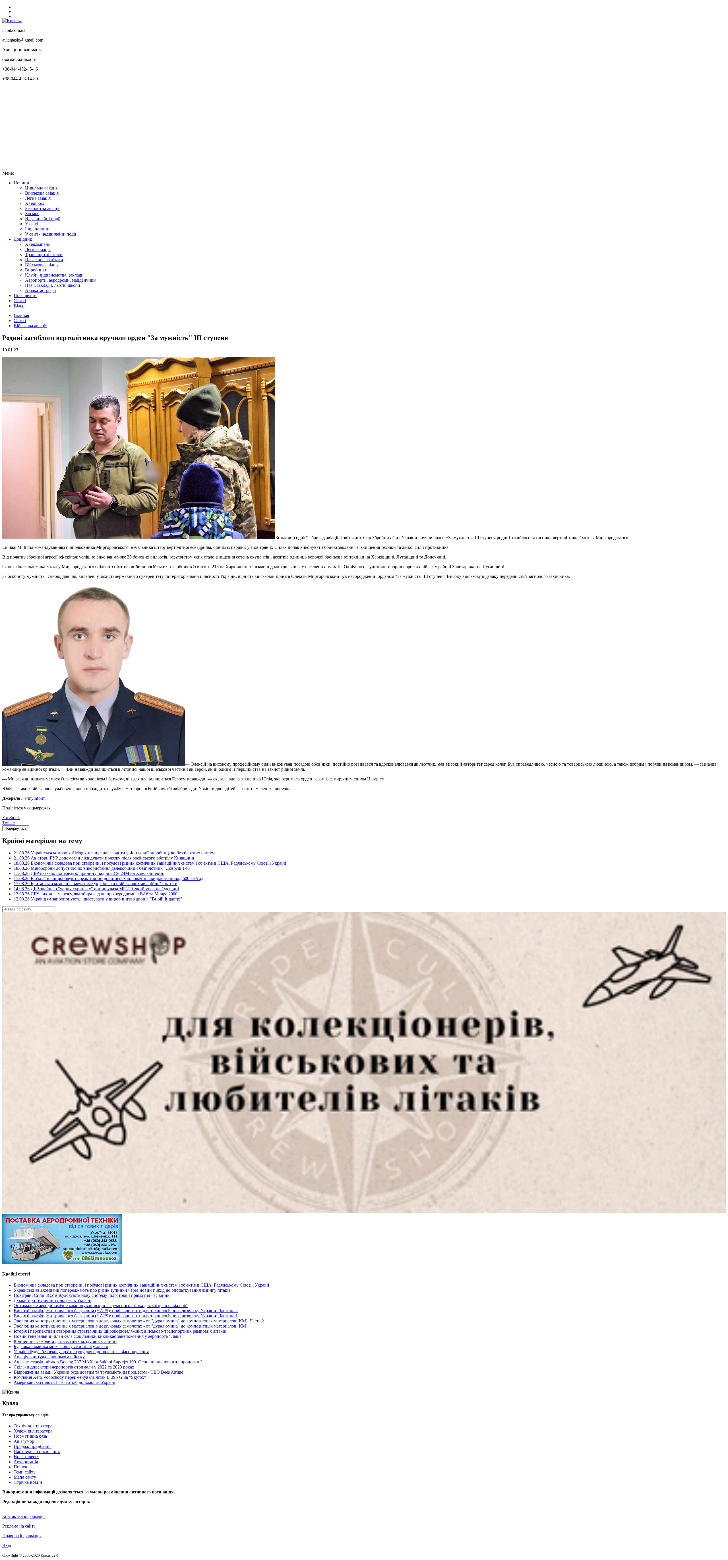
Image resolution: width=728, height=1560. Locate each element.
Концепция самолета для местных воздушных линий (65, 1341)
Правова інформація (22, 1535)
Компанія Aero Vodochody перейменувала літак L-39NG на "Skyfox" (80, 1377)
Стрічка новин (28, 1482)
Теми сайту (25, 1472)
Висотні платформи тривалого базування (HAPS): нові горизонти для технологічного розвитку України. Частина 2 (126, 1310)
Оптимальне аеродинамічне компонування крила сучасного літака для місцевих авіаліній (101, 1305)
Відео (19, 305)
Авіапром (34, 203)
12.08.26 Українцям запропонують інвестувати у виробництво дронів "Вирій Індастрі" (98, 899)
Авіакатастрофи (40, 290)
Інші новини (37, 228)
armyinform (35, 798)
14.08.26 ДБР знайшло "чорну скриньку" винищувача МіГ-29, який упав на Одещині (96, 888)
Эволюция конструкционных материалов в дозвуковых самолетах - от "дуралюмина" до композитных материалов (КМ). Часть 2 (139, 1320)
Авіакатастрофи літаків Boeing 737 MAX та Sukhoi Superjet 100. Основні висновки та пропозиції (108, 1361)
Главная (21, 315)
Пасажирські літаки (44, 259)
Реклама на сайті (18, 1526)
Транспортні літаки (44, 254)
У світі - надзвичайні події (50, 234)
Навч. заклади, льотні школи (52, 285)
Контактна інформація (24, 1516)
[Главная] (12, 20)
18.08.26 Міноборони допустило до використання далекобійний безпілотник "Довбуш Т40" (103, 868)
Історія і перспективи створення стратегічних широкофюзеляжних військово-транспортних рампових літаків (120, 1331)
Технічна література (33, 1425)
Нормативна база (30, 1436)
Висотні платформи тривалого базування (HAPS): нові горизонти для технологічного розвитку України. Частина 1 (126, 1315)
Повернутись (16, 828)
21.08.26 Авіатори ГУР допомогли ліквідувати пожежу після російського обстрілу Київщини (104, 858)
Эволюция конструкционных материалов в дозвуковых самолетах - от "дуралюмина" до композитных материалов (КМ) (130, 1326)
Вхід (6, 1545)
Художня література (33, 1431)
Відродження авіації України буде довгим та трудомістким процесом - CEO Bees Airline (98, 1372)
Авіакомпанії (37, 244)
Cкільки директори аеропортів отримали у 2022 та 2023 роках (74, 1367)
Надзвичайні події (42, 218)
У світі (31, 223)
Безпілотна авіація (42, 208)
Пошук (20, 1466)
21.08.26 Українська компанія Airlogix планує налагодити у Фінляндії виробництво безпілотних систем (114, 852)
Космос (32, 213)
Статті (20, 300)
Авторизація (26, 1461)
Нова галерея (26, 1456)
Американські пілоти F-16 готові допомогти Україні (64, 1382)
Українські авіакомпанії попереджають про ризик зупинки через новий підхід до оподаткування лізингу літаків (122, 1290)
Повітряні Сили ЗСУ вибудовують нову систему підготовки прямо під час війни (92, 1295)
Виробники (36, 269)
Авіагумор (24, 1441)
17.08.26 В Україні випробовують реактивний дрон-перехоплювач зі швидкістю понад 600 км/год (108, 878)
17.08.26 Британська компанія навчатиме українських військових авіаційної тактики (95, 883)
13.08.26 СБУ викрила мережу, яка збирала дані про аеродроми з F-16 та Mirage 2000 (95, 893)
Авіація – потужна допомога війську (49, 1356)
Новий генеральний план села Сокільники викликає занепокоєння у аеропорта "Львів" (99, 1336)
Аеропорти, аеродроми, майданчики (60, 280)
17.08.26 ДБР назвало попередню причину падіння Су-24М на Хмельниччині (89, 873)
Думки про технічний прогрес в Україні (52, 1300)
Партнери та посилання (37, 1451)
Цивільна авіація (41, 188)
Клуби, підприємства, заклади (54, 275)
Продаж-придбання (32, 1446)
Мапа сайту (25, 1477)
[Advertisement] (173, 126)
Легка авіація (38, 198)
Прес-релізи (25, 295)
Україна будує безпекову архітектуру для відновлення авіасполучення (81, 1351)
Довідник (23, 239)
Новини (21, 182)
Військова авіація (42, 193)
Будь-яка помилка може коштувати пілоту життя (61, 1346)
